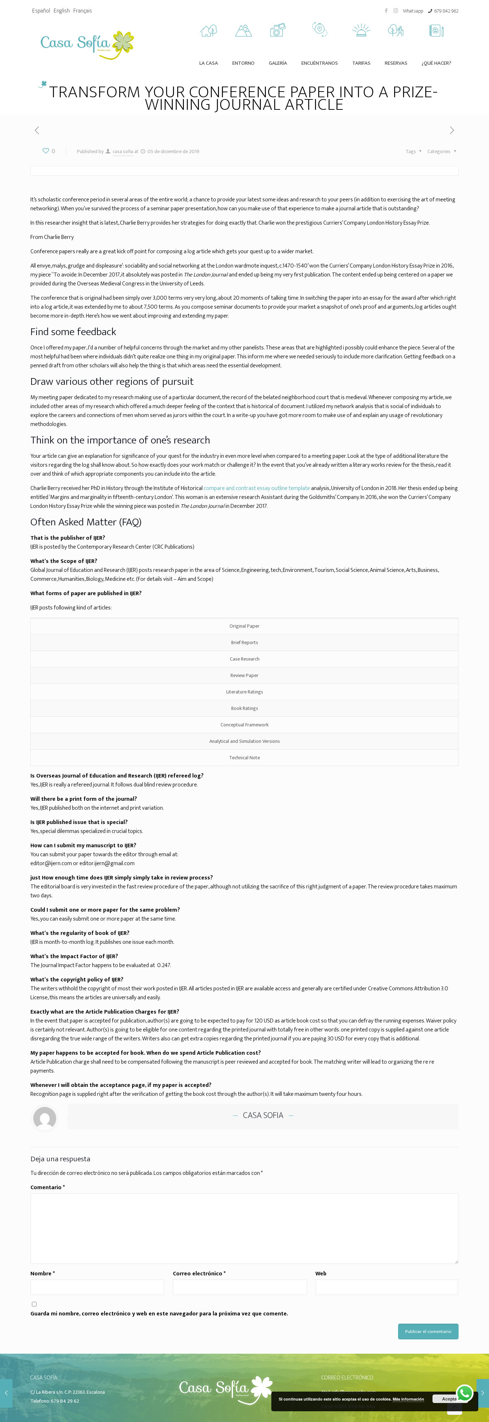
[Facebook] (386, 10)
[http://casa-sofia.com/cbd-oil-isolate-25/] (452, 131)
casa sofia (123, 151)
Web (320, 1273)
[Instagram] (396, 10)
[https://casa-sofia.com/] (225, 1406)
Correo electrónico (199, 1273)
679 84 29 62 (65, 1401)
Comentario (47, 1187)
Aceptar (450, 1399)
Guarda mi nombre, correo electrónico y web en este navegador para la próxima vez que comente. (159, 1313)
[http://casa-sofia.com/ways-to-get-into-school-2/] (36, 131)
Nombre (42, 1273)
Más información (408, 1399)
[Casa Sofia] (87, 44)
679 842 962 (447, 11)
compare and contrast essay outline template (257, 488)
